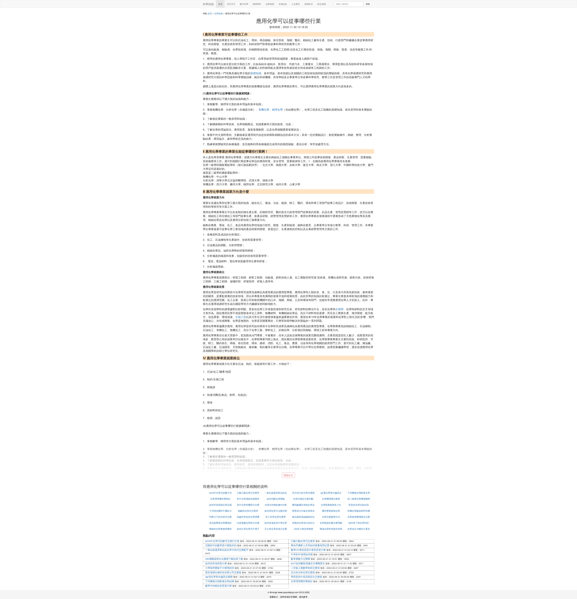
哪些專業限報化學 (331, 510)
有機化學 (263, 109)
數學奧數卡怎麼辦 (300, 559)
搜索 (368, 3)
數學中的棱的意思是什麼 (218, 585)
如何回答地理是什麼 (216, 563)
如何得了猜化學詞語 (358, 522)
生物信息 (283, 3)
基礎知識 (255, 73)
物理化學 (277, 109)
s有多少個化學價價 (303, 528)
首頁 (220, 3)
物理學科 (257, 3)
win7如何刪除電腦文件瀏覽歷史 (308, 563)
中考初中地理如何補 (302, 554)
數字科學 (244, 3)
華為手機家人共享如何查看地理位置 (310, 545)
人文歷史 (296, 3)
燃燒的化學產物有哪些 (220, 528)
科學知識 (208, 4)
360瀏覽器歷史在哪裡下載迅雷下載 (224, 559)
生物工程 (240, 317)
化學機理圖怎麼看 (331, 498)
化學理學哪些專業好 (220, 498)
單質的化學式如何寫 (358, 504)
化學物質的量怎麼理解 (331, 522)
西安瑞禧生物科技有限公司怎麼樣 (223, 572)
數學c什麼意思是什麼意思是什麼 (308, 550)
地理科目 (308, 3)
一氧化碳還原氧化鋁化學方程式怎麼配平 (227, 550)
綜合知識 (321, 3)
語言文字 (231, 3)
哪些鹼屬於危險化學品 (303, 504)
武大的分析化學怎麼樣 (303, 492)
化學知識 (270, 3)
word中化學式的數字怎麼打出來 (222, 541)
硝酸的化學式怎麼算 (248, 510)
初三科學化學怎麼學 (276, 516)
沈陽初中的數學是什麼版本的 (221, 545)
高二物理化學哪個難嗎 (358, 498)
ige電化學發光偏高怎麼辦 (219, 576)
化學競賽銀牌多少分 (331, 504)
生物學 (339, 309)
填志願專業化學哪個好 (220, 522)
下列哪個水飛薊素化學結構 (219, 581)
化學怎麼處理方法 (331, 516)
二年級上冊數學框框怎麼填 (305, 568)
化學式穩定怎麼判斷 (303, 498)
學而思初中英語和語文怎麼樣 (306, 576)
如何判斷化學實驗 (276, 498)
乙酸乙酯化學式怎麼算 (248, 492)
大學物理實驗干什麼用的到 (219, 568)
